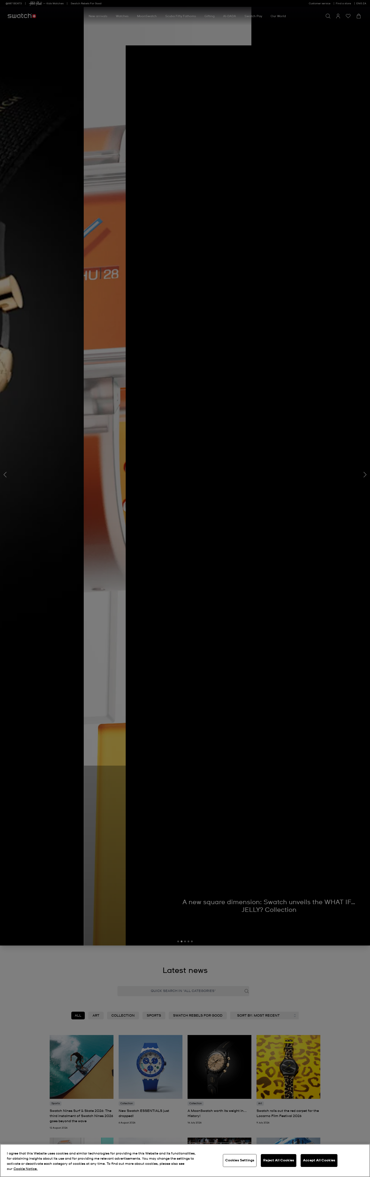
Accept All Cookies (319, 1160)
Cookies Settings (239, 1160)
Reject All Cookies (278, 1160)
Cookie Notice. (25, 1169)
